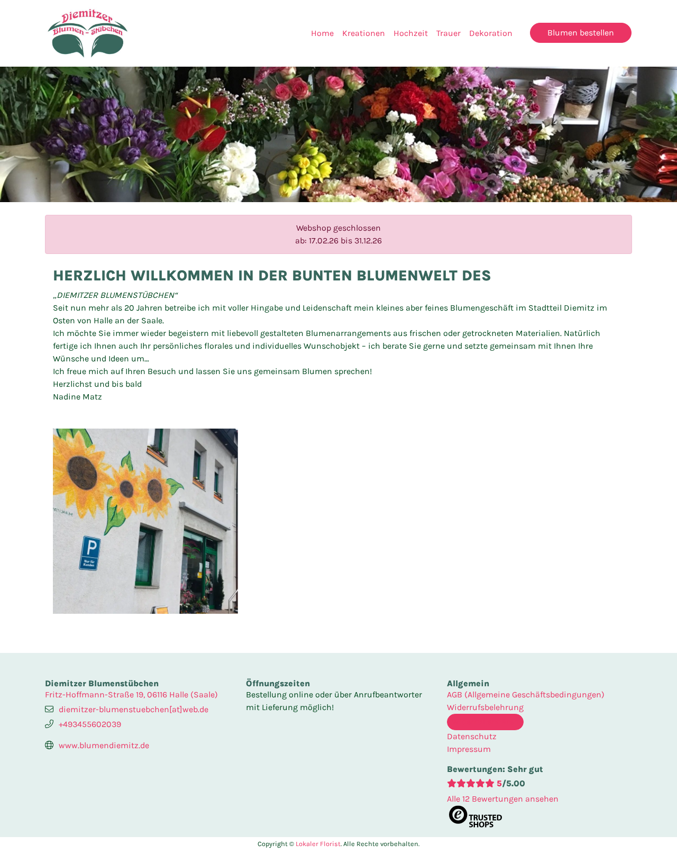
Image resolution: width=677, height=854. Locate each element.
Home (322, 33)
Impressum (469, 749)
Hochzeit (411, 33)
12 (503, 799)
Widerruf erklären (485, 721)
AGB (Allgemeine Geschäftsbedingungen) (526, 694)
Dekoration (491, 33)
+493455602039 (90, 724)
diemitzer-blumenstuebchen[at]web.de (133, 709)
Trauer (448, 33)
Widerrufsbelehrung (485, 707)
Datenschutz (472, 736)
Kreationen (363, 33)
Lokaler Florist (318, 844)
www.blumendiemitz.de (104, 745)
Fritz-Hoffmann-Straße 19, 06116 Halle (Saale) (131, 694)
